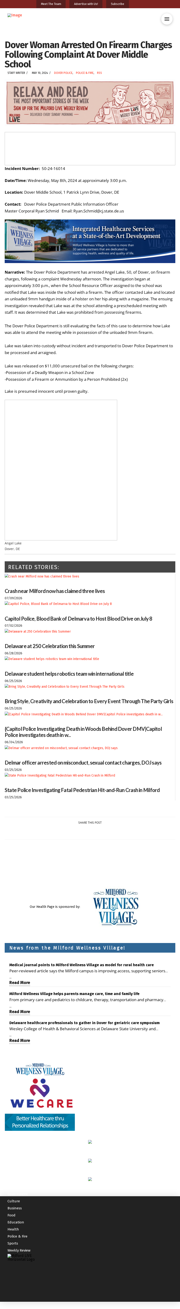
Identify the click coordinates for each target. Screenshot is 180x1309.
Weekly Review (19, 1250)
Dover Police (63, 73)
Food (11, 1215)
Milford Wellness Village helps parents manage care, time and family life (74, 994)
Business (15, 1208)
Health (13, 1229)
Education (16, 1222)
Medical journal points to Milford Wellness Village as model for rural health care (81, 965)
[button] (166, 19)
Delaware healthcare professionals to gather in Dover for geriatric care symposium (84, 1023)
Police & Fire (85, 73)
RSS (99, 73)
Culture (14, 1201)
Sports (13, 1243)
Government (18, 1194)
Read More (19, 982)
